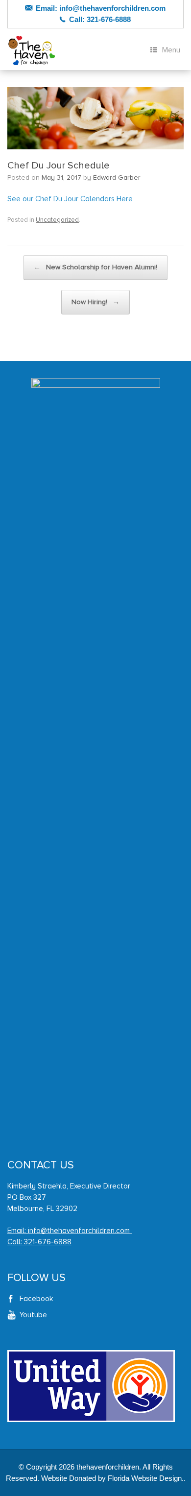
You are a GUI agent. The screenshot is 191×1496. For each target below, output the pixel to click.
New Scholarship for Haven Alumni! (95, 267)
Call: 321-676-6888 (39, 1241)
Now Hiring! (95, 302)
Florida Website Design (145, 1478)
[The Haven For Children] (31, 50)
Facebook (36, 1298)
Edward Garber (117, 177)
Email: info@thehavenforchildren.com (69, 1230)
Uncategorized (57, 220)
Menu (171, 50)
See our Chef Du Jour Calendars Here (70, 198)
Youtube (33, 1314)
